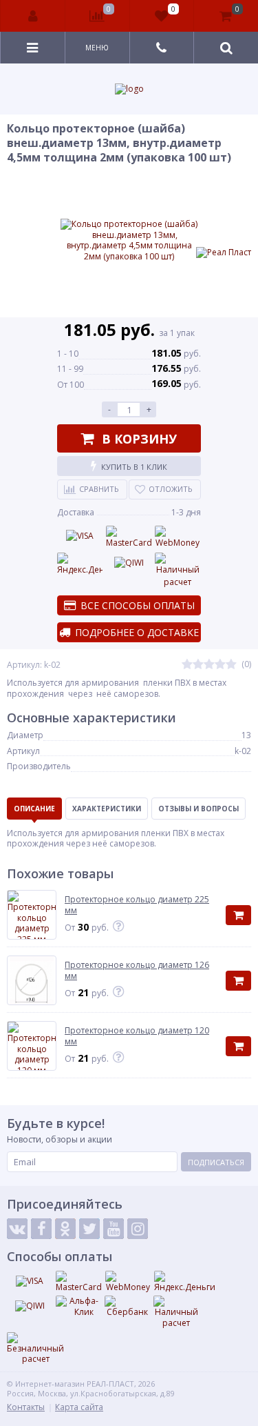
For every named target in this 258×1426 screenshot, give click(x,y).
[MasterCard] (128, 537)
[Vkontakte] (17, 1228)
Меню (97, 47)
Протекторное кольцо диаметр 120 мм (137, 1036)
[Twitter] (89, 1228)
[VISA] (80, 536)
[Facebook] (41, 1228)
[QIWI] (128, 563)
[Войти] (33, 16)
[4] (220, 664)
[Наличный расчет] (177, 570)
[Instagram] (137, 1228)
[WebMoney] (177, 537)
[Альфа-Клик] (78, 1306)
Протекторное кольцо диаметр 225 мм (137, 904)
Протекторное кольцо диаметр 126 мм (137, 970)
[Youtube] (113, 1228)
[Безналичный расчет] (35, 1348)
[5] (231, 664)
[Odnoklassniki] (65, 1228)
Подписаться (216, 1162)
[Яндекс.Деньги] (80, 564)
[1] (187, 664)
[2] (198, 664)
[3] (209, 664)
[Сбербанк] (127, 1307)
